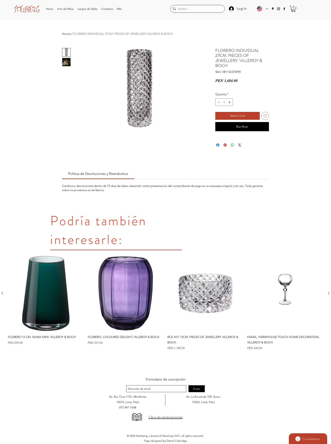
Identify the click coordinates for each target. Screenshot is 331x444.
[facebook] (284, 9)
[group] (165, 312)
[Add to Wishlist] (265, 116)
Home (66, 34)
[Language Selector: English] (261, 9)
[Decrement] (218, 102)
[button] (65, 9)
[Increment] (230, 102)
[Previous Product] (2, 293)
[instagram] (278, 9)
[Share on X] (239, 145)
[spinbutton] (224, 102)
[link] (98, 174)
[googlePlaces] (273, 9)
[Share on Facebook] (217, 145)
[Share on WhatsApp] (232, 145)
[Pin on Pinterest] (225, 145)
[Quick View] (46, 294)
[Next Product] (328, 293)
